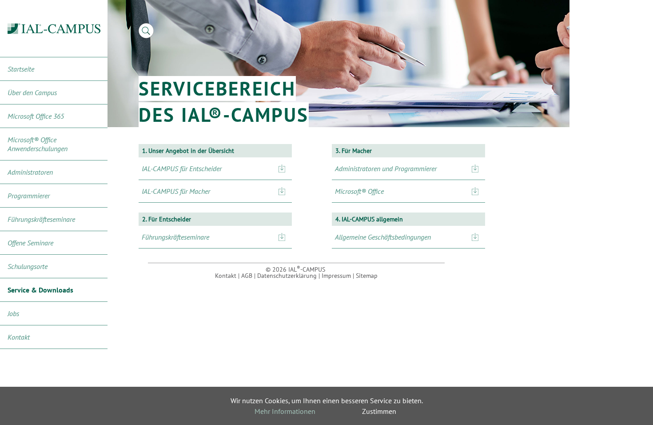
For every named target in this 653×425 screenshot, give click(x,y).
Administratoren (30, 172)
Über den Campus (32, 92)
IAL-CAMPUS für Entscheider (182, 168)
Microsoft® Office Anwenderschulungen (38, 144)
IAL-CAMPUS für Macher (176, 191)
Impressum (336, 276)
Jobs (13, 313)
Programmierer (29, 195)
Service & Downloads (40, 289)
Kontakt (19, 337)
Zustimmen (379, 411)
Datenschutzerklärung (287, 276)
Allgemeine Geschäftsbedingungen (383, 237)
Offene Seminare (30, 242)
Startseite (21, 68)
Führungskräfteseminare (41, 219)
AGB (246, 276)
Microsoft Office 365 (36, 116)
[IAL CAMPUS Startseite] (54, 28)
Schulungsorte (28, 266)
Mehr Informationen (285, 411)
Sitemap (367, 276)
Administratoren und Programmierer (386, 168)
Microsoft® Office (359, 191)
